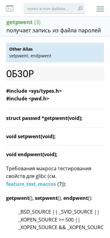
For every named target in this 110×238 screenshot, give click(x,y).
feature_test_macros (31, 184)
